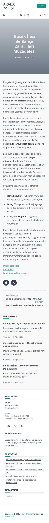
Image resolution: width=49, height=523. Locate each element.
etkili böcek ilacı (11, 265)
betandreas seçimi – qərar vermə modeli (24, 323)
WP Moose (9, 516)
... (32, 331)
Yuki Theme (27, 514)
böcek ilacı (8, 269)
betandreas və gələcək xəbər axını (21, 476)
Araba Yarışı (9, 6)
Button (41, 6)
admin (19, 58)
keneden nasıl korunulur (15, 273)
